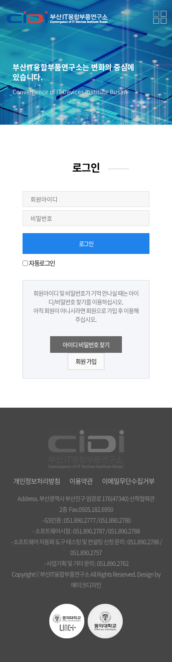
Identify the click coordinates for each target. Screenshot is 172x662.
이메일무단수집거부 (128, 481)
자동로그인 (42, 263)
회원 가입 (86, 361)
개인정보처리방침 (36, 481)
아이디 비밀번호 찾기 (86, 344)
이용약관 (81, 481)
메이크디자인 (86, 585)
